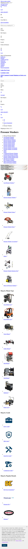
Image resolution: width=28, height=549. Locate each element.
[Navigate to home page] (1, 24)
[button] (27, 527)
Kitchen (2, 58)
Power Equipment (5, 67)
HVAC (2, 66)
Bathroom (3, 57)
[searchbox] (7, 25)
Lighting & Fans (4, 59)
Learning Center (5, 72)
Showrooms (3, 22)
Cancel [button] (2, 30)
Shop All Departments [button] (6, 55)
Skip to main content (5, 1)
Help (7, 22)
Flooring (3, 63)
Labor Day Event (5, 70)
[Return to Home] (4, 120)
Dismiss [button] (4, 545)
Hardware (3, 61)
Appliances (3, 62)
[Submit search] (2, 29)
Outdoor (3, 65)
